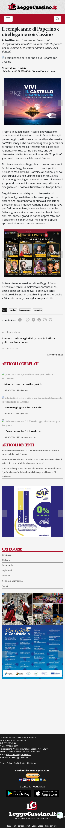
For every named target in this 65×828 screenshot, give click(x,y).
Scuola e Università (12, 580)
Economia (7, 565)
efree (56, 826)
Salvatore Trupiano (16, 67)
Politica (6, 575)
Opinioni (7, 570)
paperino (38, 310)
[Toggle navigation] (8, 19)
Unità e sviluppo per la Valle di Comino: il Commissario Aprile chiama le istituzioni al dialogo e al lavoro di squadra (31, 472)
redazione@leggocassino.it (18, 754)
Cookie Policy (20, 763)
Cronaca (6, 554)
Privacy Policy (55, 354)
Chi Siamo (31, 763)
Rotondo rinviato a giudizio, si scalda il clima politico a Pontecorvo (28, 340)
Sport (5, 586)
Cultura (6, 560)
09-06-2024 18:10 (22, 71)
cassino (13, 310)
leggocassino (24, 310)
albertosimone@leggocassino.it (14, 757)
